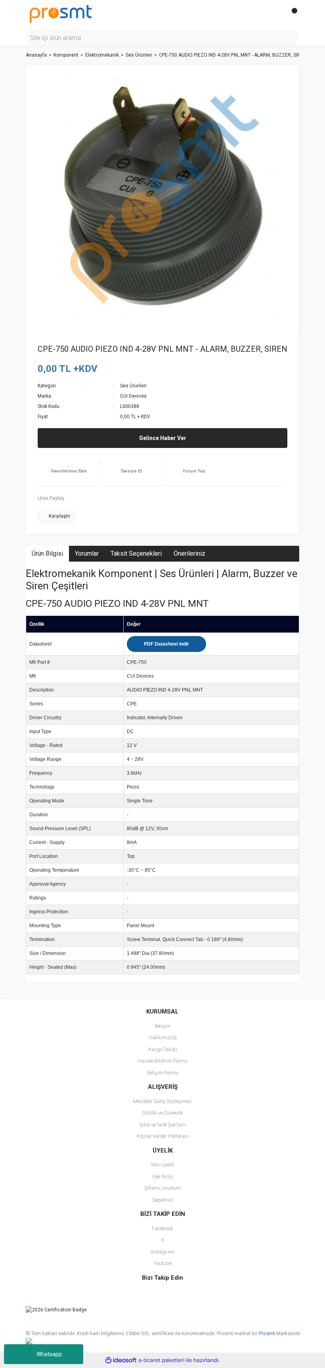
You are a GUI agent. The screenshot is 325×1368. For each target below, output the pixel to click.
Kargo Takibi (162, 1049)
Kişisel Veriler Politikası (163, 1136)
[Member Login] (275, 14)
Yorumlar (87, 553)
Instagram (163, 1252)
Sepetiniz (162, 1200)
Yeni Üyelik (162, 1165)
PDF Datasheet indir (166, 644)
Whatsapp (49, 1354)
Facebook (162, 1228)
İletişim (162, 1026)
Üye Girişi (162, 1176)
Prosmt (267, 1333)
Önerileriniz (189, 553)
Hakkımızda (163, 1037)
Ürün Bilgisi (47, 553)
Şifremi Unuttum (162, 1188)
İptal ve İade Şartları (162, 1125)
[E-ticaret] (161, 1360)
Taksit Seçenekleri (136, 553)
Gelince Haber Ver (162, 438)
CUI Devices (133, 396)
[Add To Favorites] (69, 470)
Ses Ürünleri (133, 386)
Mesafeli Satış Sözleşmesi (162, 1101)
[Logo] (61, 13)
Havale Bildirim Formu (162, 1061)
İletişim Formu (162, 1073)
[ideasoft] (121, 1360)
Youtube (163, 1263)
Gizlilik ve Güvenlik (162, 1113)
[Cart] (291, 14)
